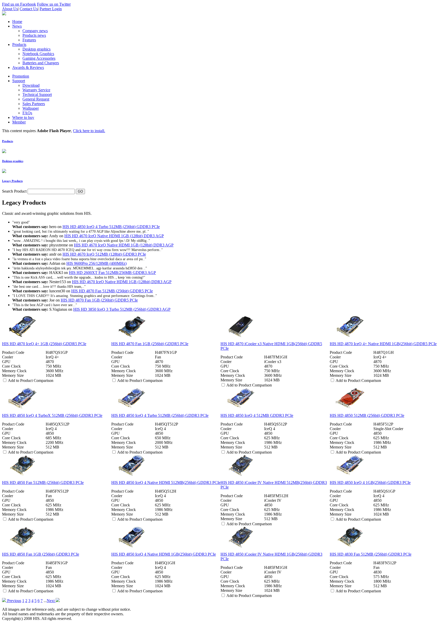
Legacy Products (12, 180)
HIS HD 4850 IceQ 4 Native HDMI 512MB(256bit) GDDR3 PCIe (165, 482)
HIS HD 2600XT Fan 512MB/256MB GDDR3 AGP (112, 272)
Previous (13, 600)
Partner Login (51, 9)
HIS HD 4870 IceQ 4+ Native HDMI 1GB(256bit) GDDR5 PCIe (383, 344)
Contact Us (29, 9)
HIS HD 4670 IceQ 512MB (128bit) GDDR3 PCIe (104, 254)
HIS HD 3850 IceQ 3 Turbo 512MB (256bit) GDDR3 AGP (121, 309)
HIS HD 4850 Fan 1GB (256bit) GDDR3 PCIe (40, 554)
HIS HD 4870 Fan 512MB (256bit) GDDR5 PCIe (112, 291)
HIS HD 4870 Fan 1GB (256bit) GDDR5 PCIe (99, 300)
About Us (10, 9)
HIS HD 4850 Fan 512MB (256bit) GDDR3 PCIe (43, 482)
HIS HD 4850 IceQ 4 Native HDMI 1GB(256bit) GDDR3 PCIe (163, 554)
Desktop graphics (12, 160)
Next (51, 600)
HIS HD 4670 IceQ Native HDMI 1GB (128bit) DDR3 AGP (114, 236)
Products (7, 141)
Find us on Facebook (19, 4)
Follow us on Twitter (54, 4)
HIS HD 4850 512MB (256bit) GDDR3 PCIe (367, 415)
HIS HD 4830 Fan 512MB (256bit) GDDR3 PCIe (370, 554)
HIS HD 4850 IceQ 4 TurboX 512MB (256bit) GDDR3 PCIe (52, 415)
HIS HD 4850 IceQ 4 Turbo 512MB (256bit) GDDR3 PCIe (111, 226)
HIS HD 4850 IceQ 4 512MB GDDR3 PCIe (256, 415)
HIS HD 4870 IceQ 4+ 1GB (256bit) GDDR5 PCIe (44, 344)
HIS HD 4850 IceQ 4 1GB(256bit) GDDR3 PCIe (370, 482)
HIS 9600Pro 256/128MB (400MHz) (96, 263)
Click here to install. (89, 131)
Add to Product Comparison (30, 380)
